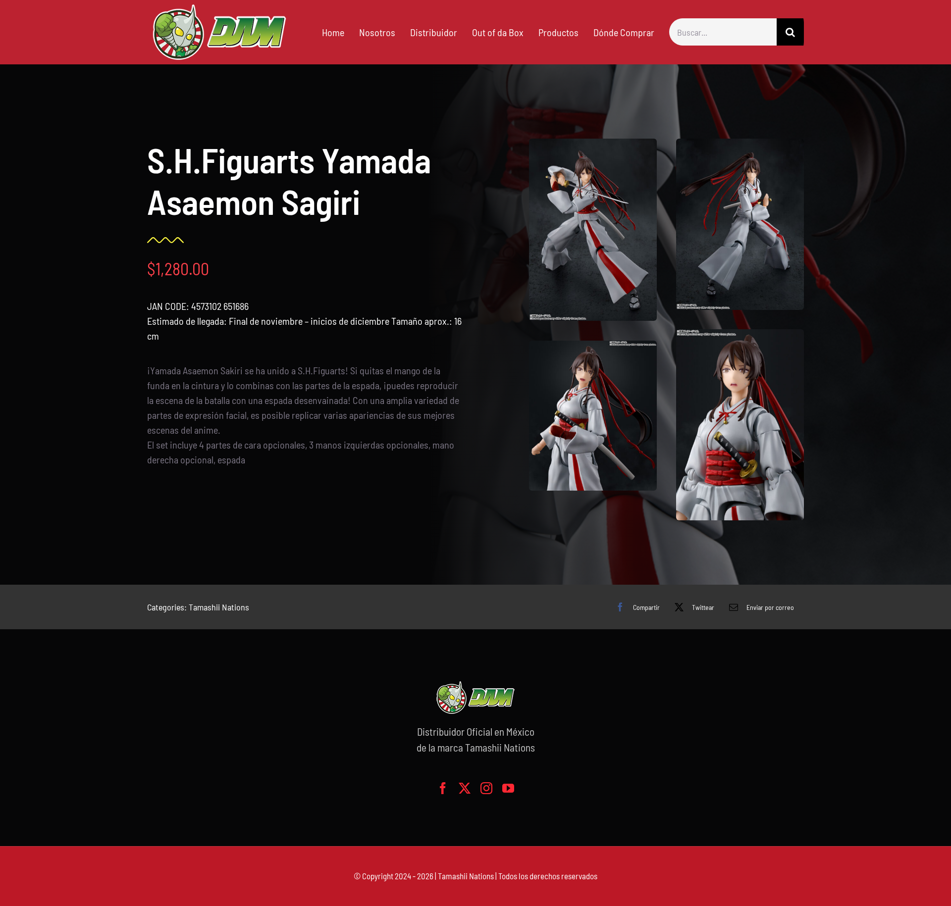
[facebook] (443, 788)
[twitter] (465, 788)
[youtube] (508, 788)
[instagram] (486, 788)
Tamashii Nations (219, 607)
